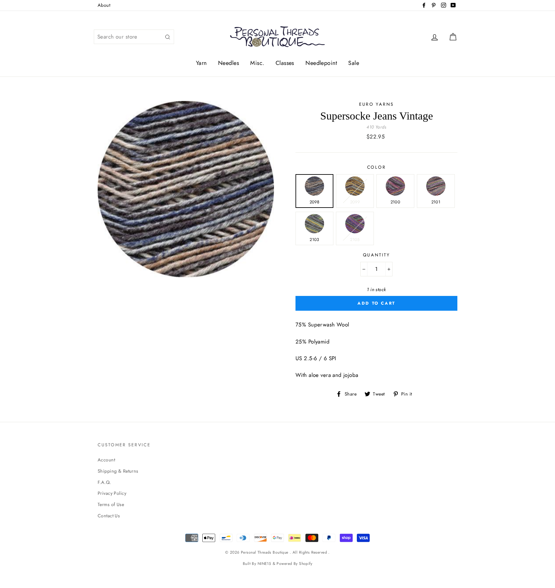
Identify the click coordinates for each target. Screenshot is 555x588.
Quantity (376, 255)
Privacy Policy (112, 493)
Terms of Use (111, 504)
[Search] (167, 36)
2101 (435, 202)
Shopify (305, 563)
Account (106, 460)
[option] (186, 189)
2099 (355, 202)
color (376, 167)
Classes (285, 63)
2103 (314, 239)
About (104, 5)
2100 (395, 202)
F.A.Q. (104, 482)
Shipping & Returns (118, 471)
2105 (354, 239)
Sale (353, 63)
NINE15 (264, 563)
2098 (314, 202)
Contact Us (109, 515)
